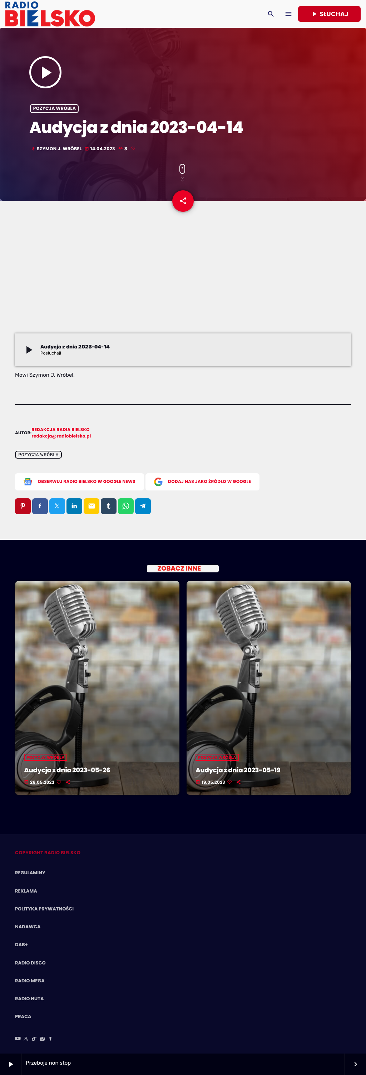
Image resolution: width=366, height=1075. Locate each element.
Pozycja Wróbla (54, 109)
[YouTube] (18, 1039)
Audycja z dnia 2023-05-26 (67, 770)
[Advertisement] (183, 280)
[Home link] (50, 13)
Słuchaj (329, 14)
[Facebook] (50, 1039)
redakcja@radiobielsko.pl (61, 436)
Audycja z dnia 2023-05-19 (238, 770)
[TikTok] (34, 1039)
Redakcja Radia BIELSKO (61, 430)
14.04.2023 (100, 149)
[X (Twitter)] (26, 1039)
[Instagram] (42, 1039)
